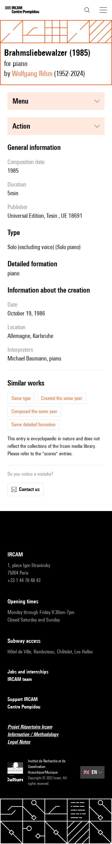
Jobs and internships (28, 672)
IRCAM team (19, 679)
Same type (21, 398)
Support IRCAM (22, 699)
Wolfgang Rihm (32, 73)
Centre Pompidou (23, 707)
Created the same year (61, 398)
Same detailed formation (34, 424)
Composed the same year (34, 411)
